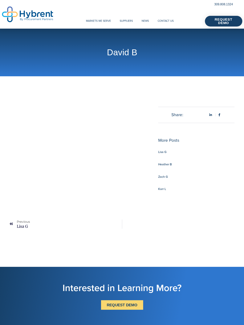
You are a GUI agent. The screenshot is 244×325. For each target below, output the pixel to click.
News (145, 21)
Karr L (162, 189)
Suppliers (126, 21)
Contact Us (166, 21)
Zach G (163, 177)
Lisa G (162, 152)
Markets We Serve (98, 21)
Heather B (165, 164)
